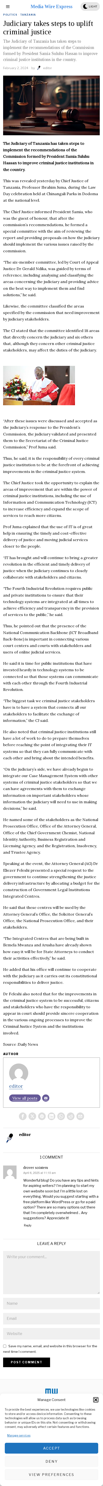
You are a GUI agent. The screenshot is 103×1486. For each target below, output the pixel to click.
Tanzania (28, 14)
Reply (27, 1225)
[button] (95, 1399)
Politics (10, 14)
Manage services (18, 1435)
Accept (51, 1448)
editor (47, 68)
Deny (52, 1461)
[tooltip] (23, 1116)
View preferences (51, 1475)
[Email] (45, 1098)
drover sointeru (35, 1167)
